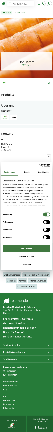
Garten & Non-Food (14, 323)
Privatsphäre (9, 408)
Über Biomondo (10, 381)
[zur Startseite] (3, 4)
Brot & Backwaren (12, 275)
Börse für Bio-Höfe (14, 332)
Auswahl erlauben (26, 256)
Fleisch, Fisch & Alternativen (36, 275)
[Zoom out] (49, 160)
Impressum (8, 404)
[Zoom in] (49, 156)
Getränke (11, 280)
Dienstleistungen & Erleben (19, 327)
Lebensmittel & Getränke (18, 319)
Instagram (11, 371)
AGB (5, 396)
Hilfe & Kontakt (10, 385)
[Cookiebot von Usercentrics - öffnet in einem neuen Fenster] (39, 165)
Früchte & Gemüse (37, 280)
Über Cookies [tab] (43, 172)
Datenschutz (9, 400)
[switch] (46, 222)
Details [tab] (27, 172)
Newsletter (12, 374)
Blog (5, 389)
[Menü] (41, 3)
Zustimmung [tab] (9, 172)
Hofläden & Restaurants (17, 336)
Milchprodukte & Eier (26, 286)
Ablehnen (26, 264)
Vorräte (22, 280)
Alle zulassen (26, 248)
